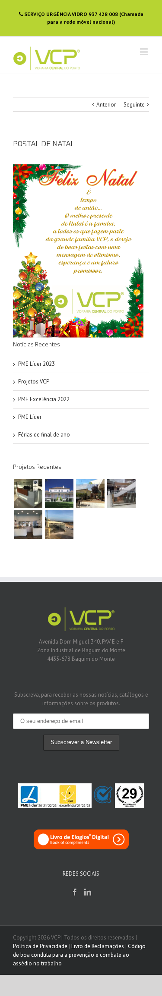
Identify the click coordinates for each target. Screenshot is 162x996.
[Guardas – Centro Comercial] (121, 493)
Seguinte (134, 104)
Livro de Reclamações (97, 946)
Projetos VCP (33, 381)
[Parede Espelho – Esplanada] (90, 493)
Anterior (106, 104)
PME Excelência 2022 (44, 399)
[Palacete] (59, 493)
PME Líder (29, 417)
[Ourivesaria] (28, 524)
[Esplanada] (59, 524)
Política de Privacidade (40, 946)
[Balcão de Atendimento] (28, 493)
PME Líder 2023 (36, 364)
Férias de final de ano (44, 434)
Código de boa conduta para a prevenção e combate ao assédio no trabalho (79, 955)
